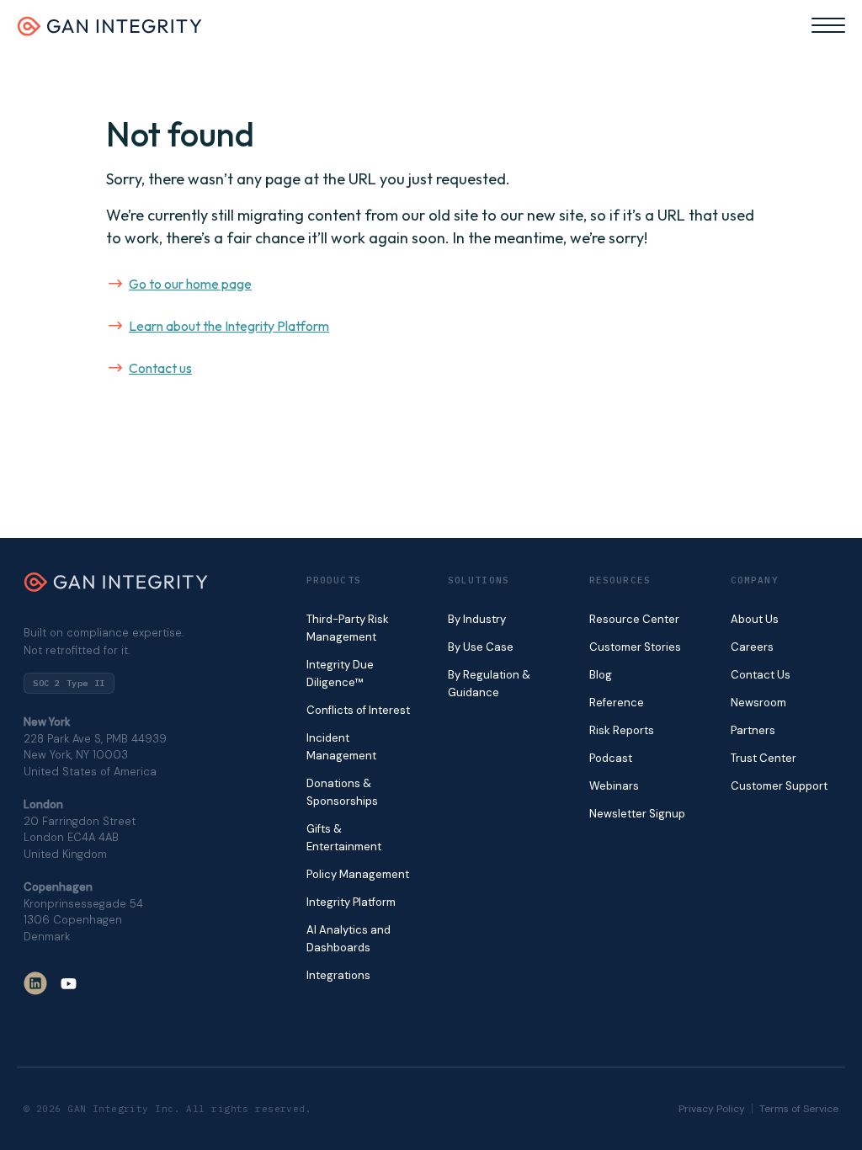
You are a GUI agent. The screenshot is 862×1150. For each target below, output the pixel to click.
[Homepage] (109, 31)
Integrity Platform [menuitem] (351, 902)
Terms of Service (798, 1108)
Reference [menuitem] (616, 702)
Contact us (160, 367)
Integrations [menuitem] (338, 975)
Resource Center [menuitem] (634, 619)
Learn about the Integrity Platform (229, 325)
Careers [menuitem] (752, 647)
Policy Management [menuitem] (357, 874)
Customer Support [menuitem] (779, 786)
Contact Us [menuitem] (760, 675)
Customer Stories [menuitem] (635, 647)
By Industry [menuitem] (477, 619)
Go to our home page (190, 283)
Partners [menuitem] (753, 730)
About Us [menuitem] (755, 619)
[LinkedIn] (35, 983)
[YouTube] (69, 983)
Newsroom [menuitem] (758, 702)
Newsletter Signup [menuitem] (637, 814)
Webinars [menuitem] (614, 786)
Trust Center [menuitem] (763, 758)
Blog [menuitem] (600, 675)
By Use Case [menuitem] (480, 647)
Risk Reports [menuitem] (621, 730)
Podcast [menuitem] (610, 758)
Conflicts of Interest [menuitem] (358, 710)
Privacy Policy (711, 1108)
